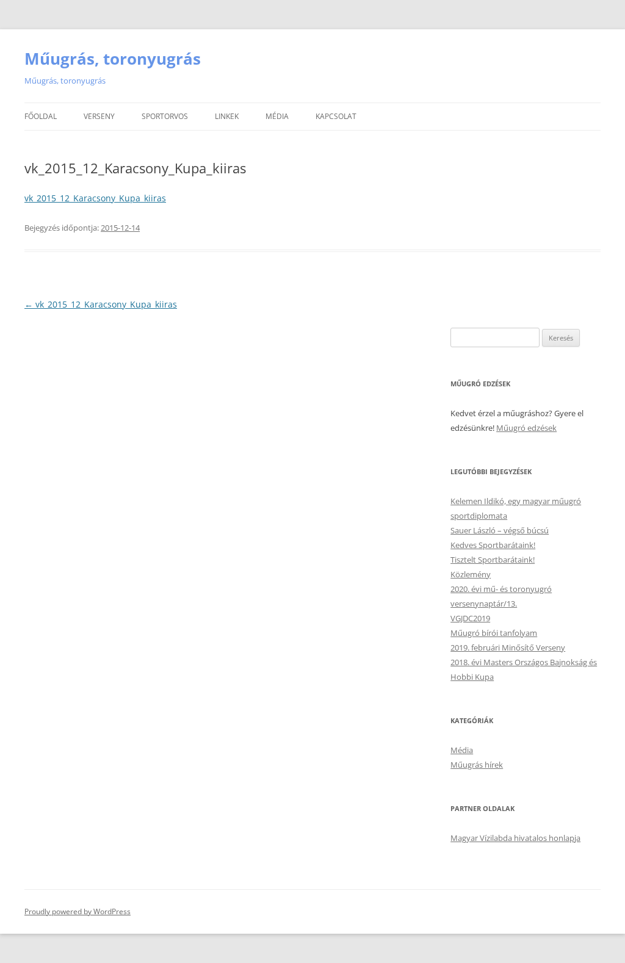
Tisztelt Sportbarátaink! (492, 559)
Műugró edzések (526, 427)
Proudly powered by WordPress (77, 911)
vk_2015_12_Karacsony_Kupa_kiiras (95, 198)
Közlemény (470, 574)
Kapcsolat (336, 116)
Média (277, 116)
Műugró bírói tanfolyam (493, 632)
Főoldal (40, 116)
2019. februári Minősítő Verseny (507, 647)
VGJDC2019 (470, 618)
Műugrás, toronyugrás (112, 59)
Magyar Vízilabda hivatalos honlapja (515, 837)
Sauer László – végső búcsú (499, 530)
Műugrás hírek (476, 764)
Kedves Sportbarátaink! (492, 544)
